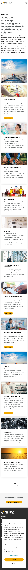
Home (14, 483)
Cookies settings (14, 555)
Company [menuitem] (3, 516)
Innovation (13, 486)
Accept (14, 559)
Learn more (8, 118)
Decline (14, 564)
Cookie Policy (19, 541)
